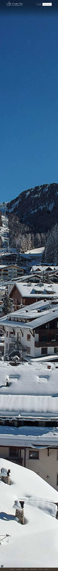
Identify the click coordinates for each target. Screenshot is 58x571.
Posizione (39, 4)
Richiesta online (47, 4)
